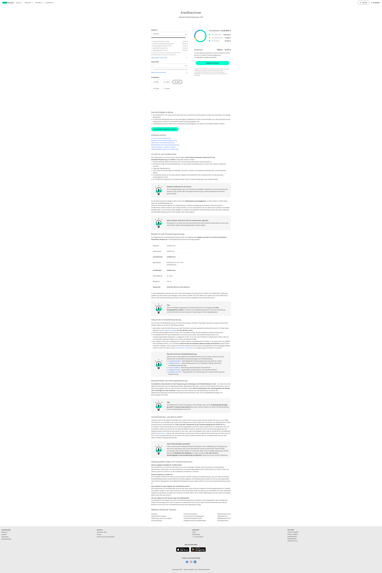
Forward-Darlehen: (174, 367)
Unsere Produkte (292, 532)
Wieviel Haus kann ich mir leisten (161, 518)
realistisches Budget (170, 330)
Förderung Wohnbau (190, 514)
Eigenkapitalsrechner (224, 518)
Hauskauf (154, 514)
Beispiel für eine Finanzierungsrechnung (164, 140)
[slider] (186, 37)
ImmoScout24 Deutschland (105, 537)
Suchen (18, 2)
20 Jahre (167, 82)
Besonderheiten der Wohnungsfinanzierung (165, 145)
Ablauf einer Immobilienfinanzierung (162, 142)
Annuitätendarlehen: (174, 361)
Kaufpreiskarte (292, 536)
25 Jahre (177, 82)
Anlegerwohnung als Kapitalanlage (195, 520)
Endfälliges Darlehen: (175, 372)
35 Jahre (167, 88)
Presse (99, 534)
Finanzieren (49, 2)
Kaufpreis (154, 30)
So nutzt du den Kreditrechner (161, 138)
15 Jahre (156, 82)
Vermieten (38, 2)
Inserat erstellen (292, 534)
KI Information (198, 537)
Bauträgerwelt (292, 538)
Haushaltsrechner (222, 520)
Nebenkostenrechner (224, 514)
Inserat (364, 2)
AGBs (194, 532)
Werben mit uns (292, 541)
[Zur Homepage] (8, 2)
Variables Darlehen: (174, 370)
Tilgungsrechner (222, 516)
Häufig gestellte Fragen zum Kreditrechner (165, 149)
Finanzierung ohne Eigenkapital (194, 516)
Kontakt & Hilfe (102, 532)
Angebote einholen (212, 63)
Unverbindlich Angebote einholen (165, 129)
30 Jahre (156, 88)
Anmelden (376, 2)
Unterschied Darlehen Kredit (193, 518)
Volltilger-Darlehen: (174, 363)
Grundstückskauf (156, 520)
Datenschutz (196, 534)
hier (224, 424)
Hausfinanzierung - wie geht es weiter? (163, 147)
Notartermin (161, 433)
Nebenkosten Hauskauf (158, 516)
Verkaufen (27, 2)
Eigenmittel (155, 62)
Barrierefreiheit (6, 539)
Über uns (4, 532)
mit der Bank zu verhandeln (184, 348)
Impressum (5, 537)
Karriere (4, 534)
